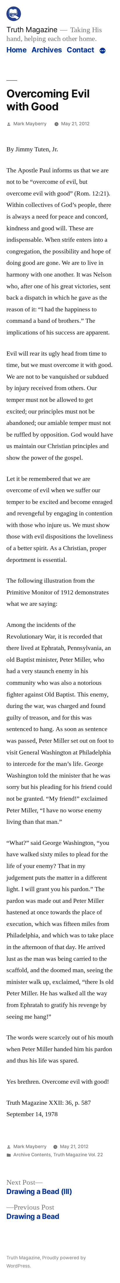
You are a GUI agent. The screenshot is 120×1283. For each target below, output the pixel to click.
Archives (46, 49)
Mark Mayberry (30, 123)
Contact (80, 49)
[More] (102, 50)
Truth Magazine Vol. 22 (78, 1154)
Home (16, 49)
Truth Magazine (31, 29)
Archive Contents (32, 1154)
